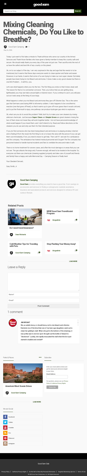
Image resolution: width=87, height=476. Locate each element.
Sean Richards (20, 235)
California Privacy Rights (58, 383)
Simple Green (51, 117)
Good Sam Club (43, 464)
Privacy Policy (5, 471)
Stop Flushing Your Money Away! (61, 244)
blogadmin (56, 220)
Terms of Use (82, 471)
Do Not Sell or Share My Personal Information (42, 471)
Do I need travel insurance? (22, 228)
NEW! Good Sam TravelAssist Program (60, 212)
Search (78, 11)
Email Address (50, 374)
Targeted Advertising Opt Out (66, 471)
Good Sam (24, 184)
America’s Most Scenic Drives (18, 386)
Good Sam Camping (16, 47)
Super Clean (37, 117)
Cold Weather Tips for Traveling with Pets (24, 245)
